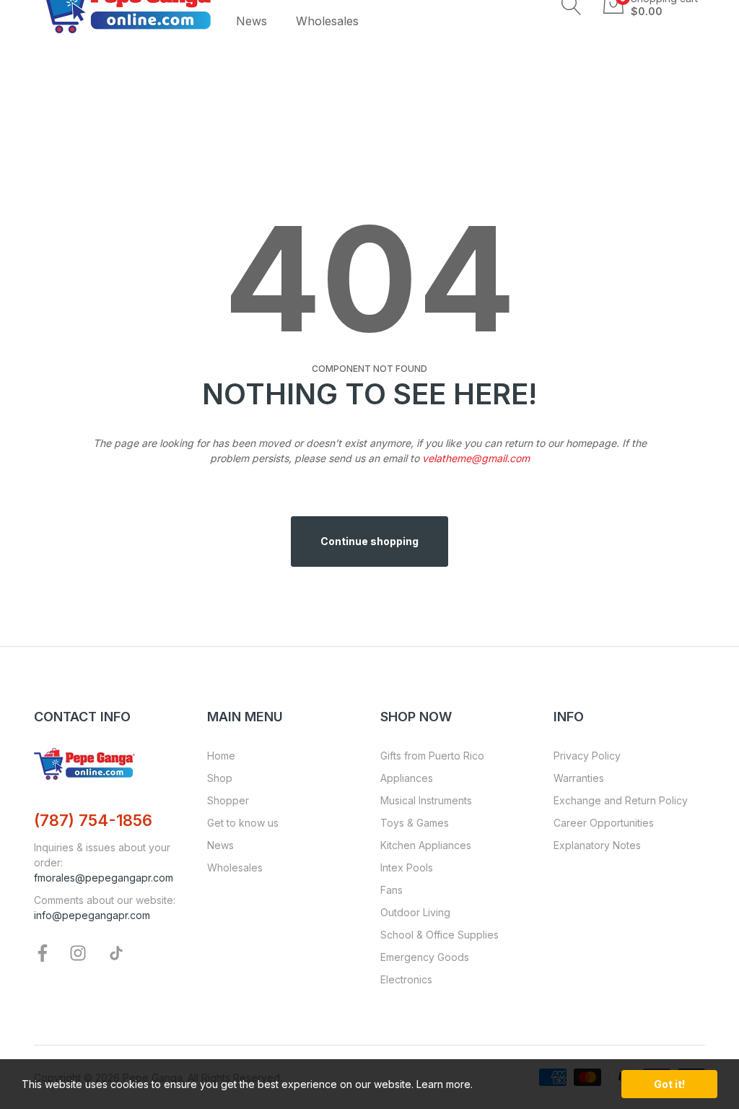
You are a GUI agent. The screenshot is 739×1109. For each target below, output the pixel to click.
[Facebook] (42, 952)
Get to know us (243, 823)
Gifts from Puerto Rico (432, 755)
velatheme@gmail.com (476, 458)
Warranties (579, 778)
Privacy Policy (587, 755)
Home (221, 755)
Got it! (669, 1084)
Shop (219, 778)
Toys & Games (414, 823)
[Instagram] (78, 952)
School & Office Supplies (439, 934)
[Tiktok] (116, 952)
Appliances (406, 778)
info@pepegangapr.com (92, 915)
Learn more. (444, 1084)
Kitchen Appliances (425, 845)
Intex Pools (406, 867)
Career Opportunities (604, 823)
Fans (391, 890)
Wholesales (235, 867)
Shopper (228, 800)
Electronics (406, 979)
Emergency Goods (424, 957)
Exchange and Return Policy (621, 800)
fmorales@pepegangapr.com (103, 877)
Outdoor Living (415, 912)
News (220, 845)
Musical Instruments (426, 800)
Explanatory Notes (597, 845)
